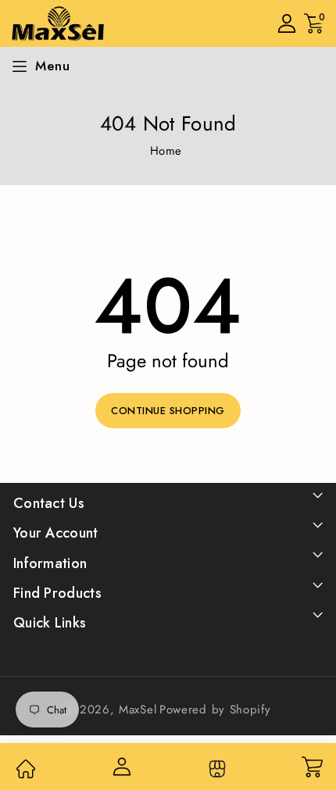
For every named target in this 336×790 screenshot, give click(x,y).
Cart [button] (311, 766)
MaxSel (137, 709)
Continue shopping (168, 410)
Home (166, 150)
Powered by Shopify (215, 709)
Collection (215, 769)
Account (120, 766)
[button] (314, 23)
